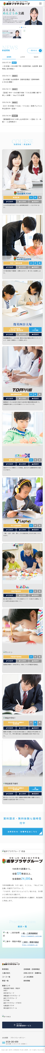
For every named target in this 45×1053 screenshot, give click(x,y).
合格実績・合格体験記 (32, 969)
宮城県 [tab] (9, 57)
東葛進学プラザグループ (11, 995)
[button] (19, 27)
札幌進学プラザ (8, 1005)
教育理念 (5, 969)
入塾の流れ (6, 973)
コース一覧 (6, 977)
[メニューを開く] (40, 3)
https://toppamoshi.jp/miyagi (31, 934)
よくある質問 (28, 977)
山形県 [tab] (22, 57)
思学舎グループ (8, 993)
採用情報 (27, 981)
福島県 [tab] (36, 57)
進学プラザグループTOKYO (12, 1003)
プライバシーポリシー (17, 1037)
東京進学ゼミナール (10, 1008)
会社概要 (5, 1037)
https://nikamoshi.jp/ (30, 943)
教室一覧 (5, 981)
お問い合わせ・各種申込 (32, 973)
